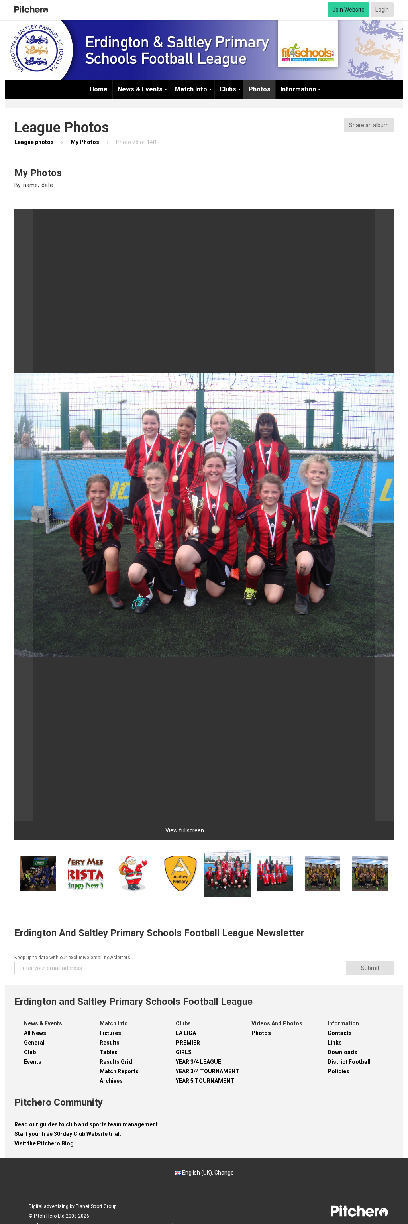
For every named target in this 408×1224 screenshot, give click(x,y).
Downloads (342, 1052)
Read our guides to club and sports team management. (86, 1124)
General (34, 1042)
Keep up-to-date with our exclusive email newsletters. (72, 957)
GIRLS (184, 1052)
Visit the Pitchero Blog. (44, 1143)
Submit (370, 968)
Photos (260, 89)
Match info (191, 89)
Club (30, 1052)
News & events (140, 89)
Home (99, 89)
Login (382, 9)
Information (298, 89)
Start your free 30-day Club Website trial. (67, 1134)
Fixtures (110, 1033)
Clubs (228, 89)
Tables (109, 1052)
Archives (111, 1081)
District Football (349, 1062)
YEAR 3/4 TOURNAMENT (207, 1071)
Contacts (340, 1033)
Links (335, 1042)
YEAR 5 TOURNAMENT (205, 1081)
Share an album (369, 125)
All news (35, 1033)
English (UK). (207, 1172)
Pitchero (31, 9)
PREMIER (188, 1042)
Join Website (348, 9)
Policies (338, 1071)
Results (110, 1042)
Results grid (116, 1062)
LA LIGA (186, 1033)
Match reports (119, 1071)
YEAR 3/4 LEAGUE (198, 1062)
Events (32, 1062)
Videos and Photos (276, 1023)
